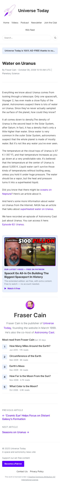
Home (6, 22)
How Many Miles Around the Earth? (29, 346)
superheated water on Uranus (36, 209)
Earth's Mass (16, 366)
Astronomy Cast (44, 332)
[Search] (55, 37)
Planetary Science (10, 73)
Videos (15, 22)
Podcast (25, 22)
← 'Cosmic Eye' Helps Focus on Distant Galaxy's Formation (26, 417)
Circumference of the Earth (25, 356)
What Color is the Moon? (23, 386)
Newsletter (36, 22)
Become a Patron (13, 463)
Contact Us (22, 471)
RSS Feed (30, 30)
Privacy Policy (37, 471)
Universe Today (33, 10)
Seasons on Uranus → (15, 432)
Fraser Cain (10, 70)
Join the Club (50, 22)
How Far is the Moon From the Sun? (30, 376)
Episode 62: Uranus (13, 224)
